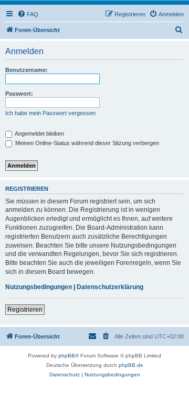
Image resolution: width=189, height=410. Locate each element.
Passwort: (19, 93)
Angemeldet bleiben (39, 133)
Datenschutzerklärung (110, 287)
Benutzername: (26, 70)
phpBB (66, 355)
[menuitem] (27, 14)
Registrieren (25, 309)
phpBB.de (131, 365)
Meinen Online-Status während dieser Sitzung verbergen (86, 143)
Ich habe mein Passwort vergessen (50, 113)
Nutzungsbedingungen (38, 287)
